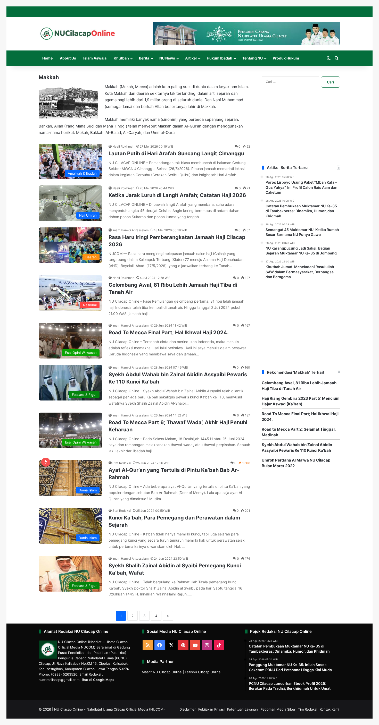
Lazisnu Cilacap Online (203, 672)
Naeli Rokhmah (123, 146)
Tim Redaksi (307, 709)
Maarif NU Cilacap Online (162, 672)
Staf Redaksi (121, 463)
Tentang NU (252, 58)
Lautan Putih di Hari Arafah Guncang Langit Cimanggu (176, 153)
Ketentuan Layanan (242, 709)
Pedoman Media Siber (277, 709)
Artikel (191, 58)
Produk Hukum (286, 58)
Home (47, 58)
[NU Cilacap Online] (77, 33)
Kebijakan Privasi (211, 709)
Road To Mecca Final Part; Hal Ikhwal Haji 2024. (169, 332)
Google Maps (103, 680)
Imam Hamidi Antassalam (130, 230)
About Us (68, 58)
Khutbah (121, 58)
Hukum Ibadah (219, 58)
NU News (167, 58)
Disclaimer (187, 709)
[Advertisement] (301, 132)
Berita (144, 58)
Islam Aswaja (94, 58)
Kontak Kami (329, 709)
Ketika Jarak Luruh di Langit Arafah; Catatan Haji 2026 (177, 195)
